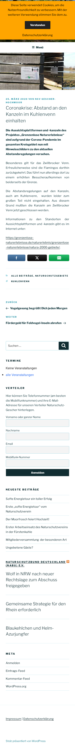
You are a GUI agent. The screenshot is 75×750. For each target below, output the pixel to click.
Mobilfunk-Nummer (18, 457)
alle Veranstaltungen (20, 375)
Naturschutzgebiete (51, 275)
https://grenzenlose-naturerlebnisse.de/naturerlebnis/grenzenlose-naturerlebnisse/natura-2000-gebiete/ (37, 242)
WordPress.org (16, 686)
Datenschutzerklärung (38, 719)
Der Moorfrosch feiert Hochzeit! (27, 519)
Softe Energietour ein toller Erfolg (29, 499)
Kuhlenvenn (20, 281)
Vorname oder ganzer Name (23, 417)
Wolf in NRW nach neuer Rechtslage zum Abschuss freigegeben (31, 579)
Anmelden (13, 663)
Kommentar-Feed (18, 678)
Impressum (13, 719)
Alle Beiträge (22, 275)
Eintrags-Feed (15, 671)
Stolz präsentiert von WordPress (26, 741)
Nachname (13, 430)
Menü (39, 47)
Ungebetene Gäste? (19, 547)
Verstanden (37, 25)
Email (9, 443)
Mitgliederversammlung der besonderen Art (36, 539)
